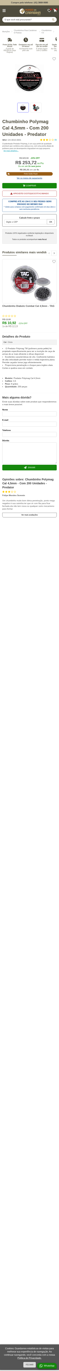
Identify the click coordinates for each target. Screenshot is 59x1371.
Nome (5, 409)
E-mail (5, 420)
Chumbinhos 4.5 (47, 31)
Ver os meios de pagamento (29, 178)
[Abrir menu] (4, 10)
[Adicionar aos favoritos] (54, 59)
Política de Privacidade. (29, 1358)
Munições (6, 32)
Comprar (31, 185)
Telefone (6, 430)
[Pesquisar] (53, 19)
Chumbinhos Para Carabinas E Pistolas (25, 31)
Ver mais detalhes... (11, 151)
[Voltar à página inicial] (29, 11)
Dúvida (5, 440)
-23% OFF (35, 158)
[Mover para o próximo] (54, 253)
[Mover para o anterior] (49, 253)
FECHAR (29, 1365)
